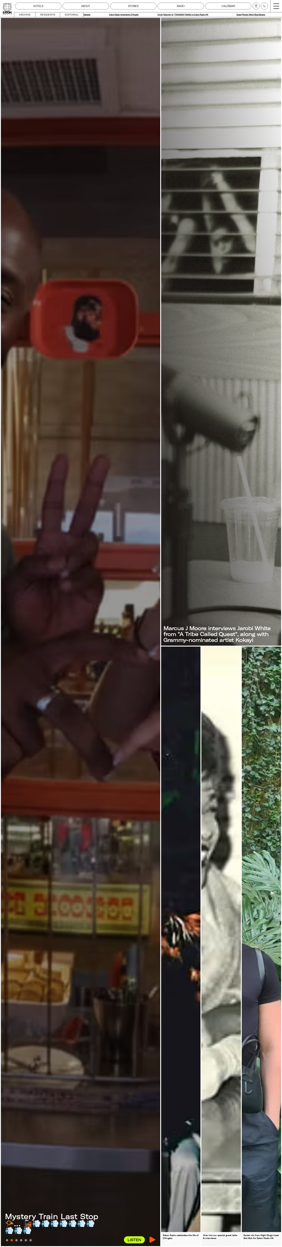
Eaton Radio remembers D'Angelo (253, 14)
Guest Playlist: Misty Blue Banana (205, 14)
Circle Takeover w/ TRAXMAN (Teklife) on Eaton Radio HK (137, 14)
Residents (47, 14)
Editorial (72, 14)
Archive (25, 14)
